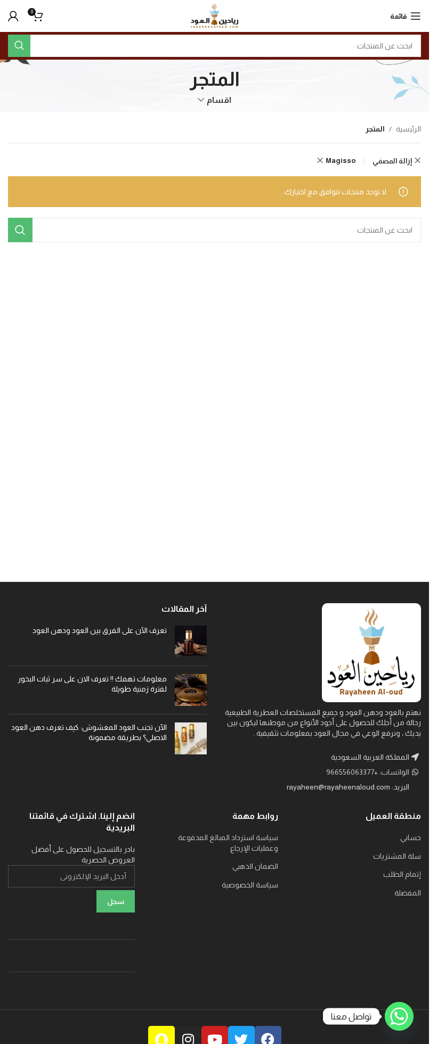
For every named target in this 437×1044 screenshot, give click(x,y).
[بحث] (19, 46)
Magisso (341, 161)
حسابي (410, 837)
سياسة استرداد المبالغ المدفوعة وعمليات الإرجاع (228, 842)
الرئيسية (408, 129)
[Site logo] (214, 15)
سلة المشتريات (397, 856)
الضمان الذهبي (255, 866)
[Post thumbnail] (191, 641)
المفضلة (407, 893)
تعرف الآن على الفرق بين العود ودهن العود (99, 630)
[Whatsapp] (399, 1016)
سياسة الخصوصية (250, 885)
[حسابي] (13, 16)
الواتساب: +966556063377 (368, 772)
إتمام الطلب (402, 874)
